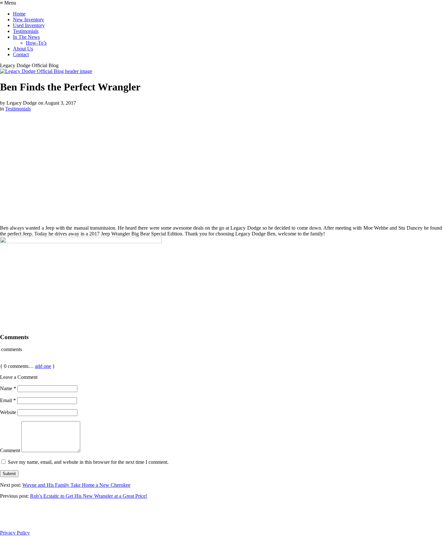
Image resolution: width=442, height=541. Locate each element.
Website (8, 412)
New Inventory (28, 19)
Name (8, 388)
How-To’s (36, 43)
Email (8, 400)
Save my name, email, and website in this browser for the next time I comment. (88, 462)
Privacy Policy (15, 533)
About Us (23, 48)
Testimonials (26, 31)
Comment (10, 450)
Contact (21, 54)
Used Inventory (29, 25)
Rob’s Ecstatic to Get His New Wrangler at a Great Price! (88, 496)
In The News (26, 37)
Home (19, 13)
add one (43, 366)
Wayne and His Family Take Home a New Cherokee (76, 485)
